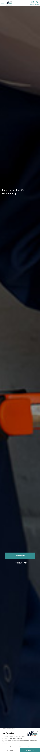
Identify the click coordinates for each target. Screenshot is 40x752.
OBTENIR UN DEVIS (20, 563)
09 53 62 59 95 (20, 555)
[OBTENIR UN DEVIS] (32, 3)
